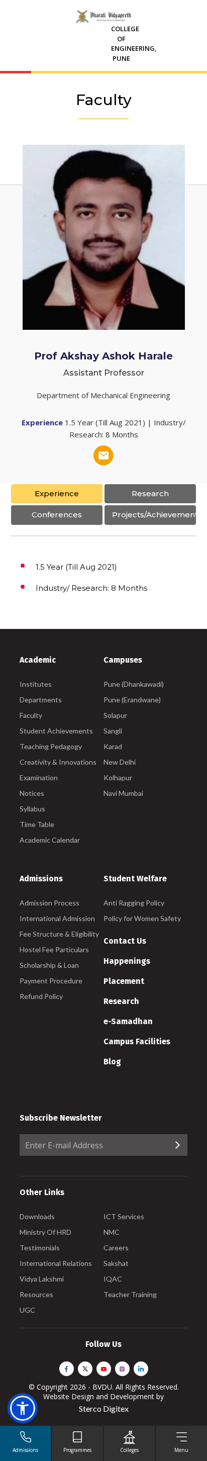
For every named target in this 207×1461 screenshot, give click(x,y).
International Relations (56, 1263)
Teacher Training (130, 1294)
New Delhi (120, 762)
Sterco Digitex (104, 1408)
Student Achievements (56, 730)
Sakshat (116, 1263)
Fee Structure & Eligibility (59, 934)
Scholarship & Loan (49, 965)
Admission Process (49, 902)
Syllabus (32, 808)
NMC (112, 1232)
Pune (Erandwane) (132, 699)
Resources (36, 1294)
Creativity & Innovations (58, 762)
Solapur (115, 715)
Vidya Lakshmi (42, 1278)
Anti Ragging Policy (134, 902)
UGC (27, 1310)
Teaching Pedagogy (51, 746)
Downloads (37, 1216)
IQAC (113, 1278)
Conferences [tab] (57, 514)
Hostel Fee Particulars (54, 949)
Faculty (31, 715)
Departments (41, 699)
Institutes (36, 684)
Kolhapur (118, 777)
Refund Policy (41, 996)
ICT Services (124, 1216)
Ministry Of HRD (45, 1232)
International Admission (57, 918)
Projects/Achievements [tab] (154, 514)
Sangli (113, 730)
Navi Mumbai (123, 793)
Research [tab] (150, 493)
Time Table (37, 824)
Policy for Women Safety (142, 918)
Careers (116, 1247)
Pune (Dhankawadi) (134, 684)
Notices (32, 793)
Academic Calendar (50, 840)
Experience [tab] (57, 493)
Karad (113, 746)
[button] (22, 1408)
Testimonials (40, 1247)
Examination (39, 777)
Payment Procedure (51, 980)
